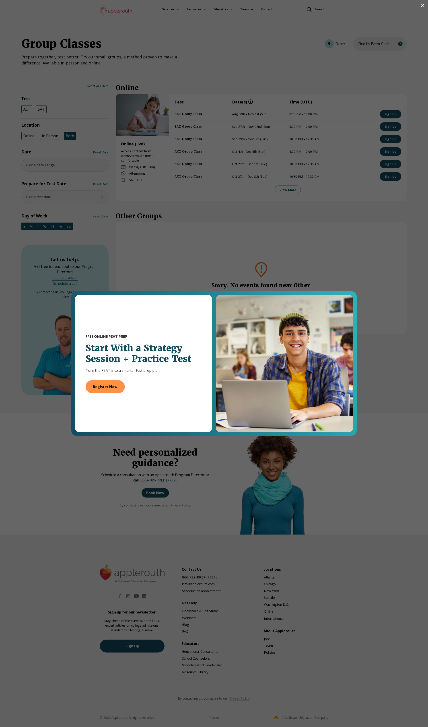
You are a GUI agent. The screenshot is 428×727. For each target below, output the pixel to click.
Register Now (105, 386)
